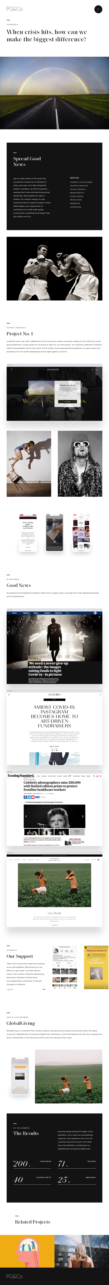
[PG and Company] (15, 9)
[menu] (98, 9)
